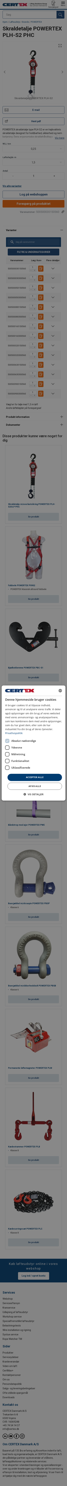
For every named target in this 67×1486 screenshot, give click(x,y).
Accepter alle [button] (34, 777)
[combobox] (60, 690)
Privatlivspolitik (14, 733)
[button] (33, 794)
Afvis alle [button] (35, 786)
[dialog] (33, 743)
